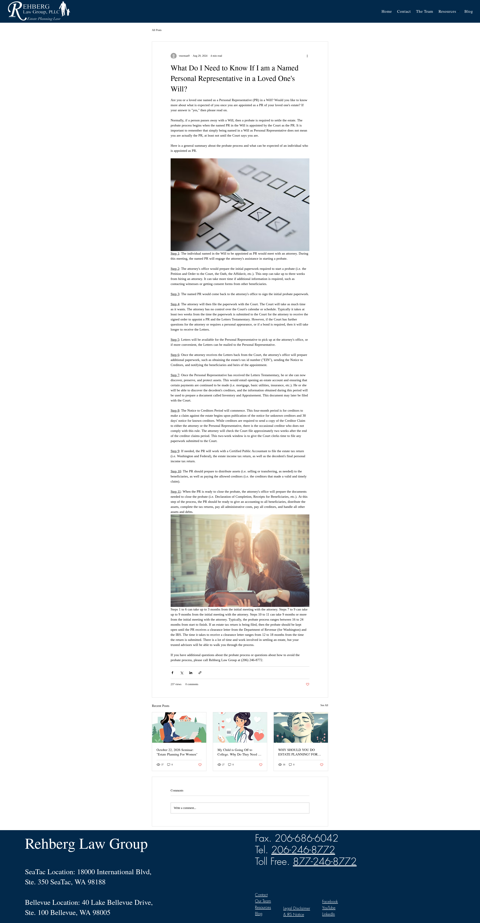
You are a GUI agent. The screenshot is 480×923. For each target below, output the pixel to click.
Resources (263, 907)
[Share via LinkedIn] (191, 672)
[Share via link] (200, 672)
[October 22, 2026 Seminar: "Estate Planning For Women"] (179, 727)
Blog (258, 913)
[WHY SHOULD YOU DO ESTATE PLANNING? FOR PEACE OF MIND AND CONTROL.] (301, 727)
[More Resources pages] (458, 11)
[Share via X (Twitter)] (181, 672)
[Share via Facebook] (172, 672)
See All (324, 705)
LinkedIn (328, 914)
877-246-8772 (325, 861)
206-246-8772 (303, 849)
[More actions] (307, 56)
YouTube (328, 907)
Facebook (330, 901)
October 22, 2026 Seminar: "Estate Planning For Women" (177, 751)
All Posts (156, 30)
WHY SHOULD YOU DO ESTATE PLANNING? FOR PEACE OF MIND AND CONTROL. (298, 751)
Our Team (263, 900)
